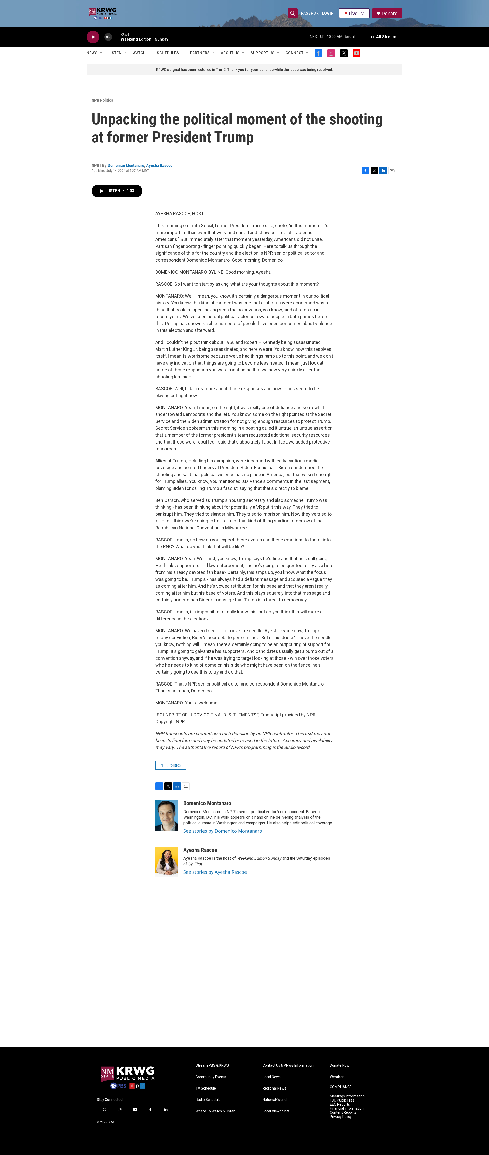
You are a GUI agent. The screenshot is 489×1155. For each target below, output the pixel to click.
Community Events (211, 1077)
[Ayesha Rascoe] (166, 862)
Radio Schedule (208, 1100)
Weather (337, 1077)
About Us (230, 53)
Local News (272, 1077)
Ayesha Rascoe (159, 165)
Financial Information (347, 1108)
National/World (275, 1100)
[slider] (116, 36)
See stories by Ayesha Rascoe (215, 872)
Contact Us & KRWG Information (288, 1065)
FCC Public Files (342, 1100)
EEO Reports (340, 1104)
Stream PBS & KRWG (212, 1065)
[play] (93, 37)
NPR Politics (102, 100)
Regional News (274, 1088)
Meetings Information (347, 1096)
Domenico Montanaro (126, 165)
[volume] (108, 37)
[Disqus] (244, 978)
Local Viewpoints (276, 1111)
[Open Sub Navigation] (101, 53)
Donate (389, 13)
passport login (317, 13)
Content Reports (343, 1112)
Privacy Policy (341, 1117)
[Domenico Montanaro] (166, 815)
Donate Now (339, 1065)
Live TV (356, 13)
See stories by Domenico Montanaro (222, 831)
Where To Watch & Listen (215, 1111)
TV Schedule (206, 1088)
